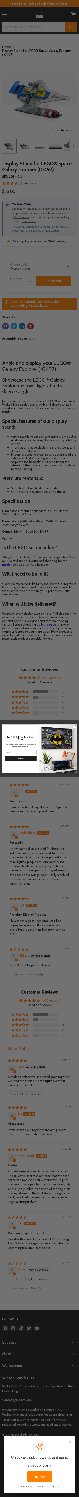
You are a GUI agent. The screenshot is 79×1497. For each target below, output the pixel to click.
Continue (20, 758)
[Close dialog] (74, 726)
